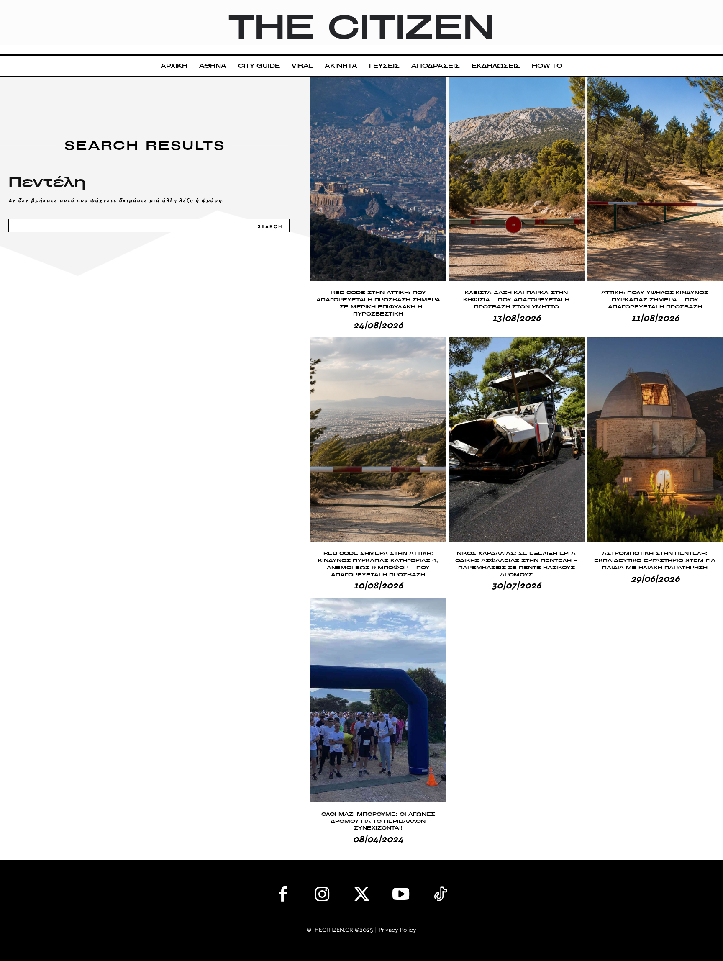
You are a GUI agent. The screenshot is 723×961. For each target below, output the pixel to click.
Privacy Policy (397, 930)
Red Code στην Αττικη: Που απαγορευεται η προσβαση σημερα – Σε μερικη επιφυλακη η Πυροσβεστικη (378, 302)
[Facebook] (282, 896)
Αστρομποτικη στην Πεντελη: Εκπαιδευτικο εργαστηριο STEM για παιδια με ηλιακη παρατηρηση (654, 560)
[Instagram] (322, 896)
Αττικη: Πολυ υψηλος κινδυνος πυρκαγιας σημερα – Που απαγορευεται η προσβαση (654, 299)
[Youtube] (400, 896)
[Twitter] (361, 896)
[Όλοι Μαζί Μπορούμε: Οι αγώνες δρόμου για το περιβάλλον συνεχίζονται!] (378, 700)
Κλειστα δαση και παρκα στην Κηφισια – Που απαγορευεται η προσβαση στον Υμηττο (516, 299)
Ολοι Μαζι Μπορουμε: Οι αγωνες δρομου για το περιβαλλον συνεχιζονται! (378, 821)
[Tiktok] (440, 896)
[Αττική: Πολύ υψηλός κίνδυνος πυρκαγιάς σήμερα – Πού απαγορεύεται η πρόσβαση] (655, 179)
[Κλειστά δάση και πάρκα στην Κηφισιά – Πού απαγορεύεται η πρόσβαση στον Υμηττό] (517, 179)
